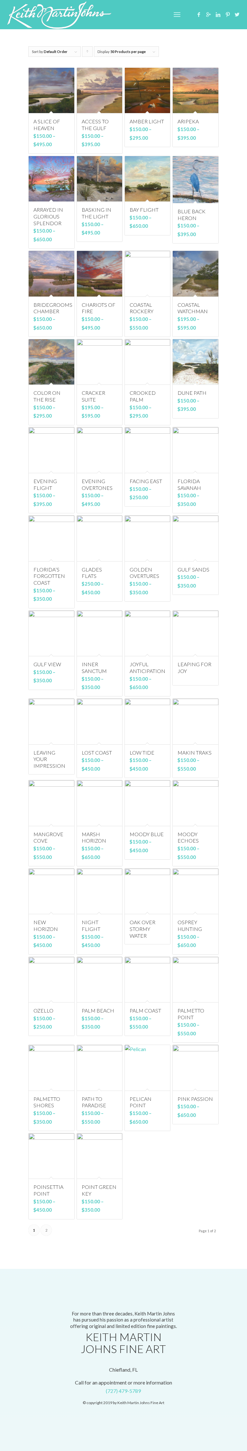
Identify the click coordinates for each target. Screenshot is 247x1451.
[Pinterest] (228, 14)
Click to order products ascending (87, 53)
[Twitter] (237, 14)
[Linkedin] (218, 14)
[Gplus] (208, 14)
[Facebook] (199, 14)
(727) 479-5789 (123, 1391)
